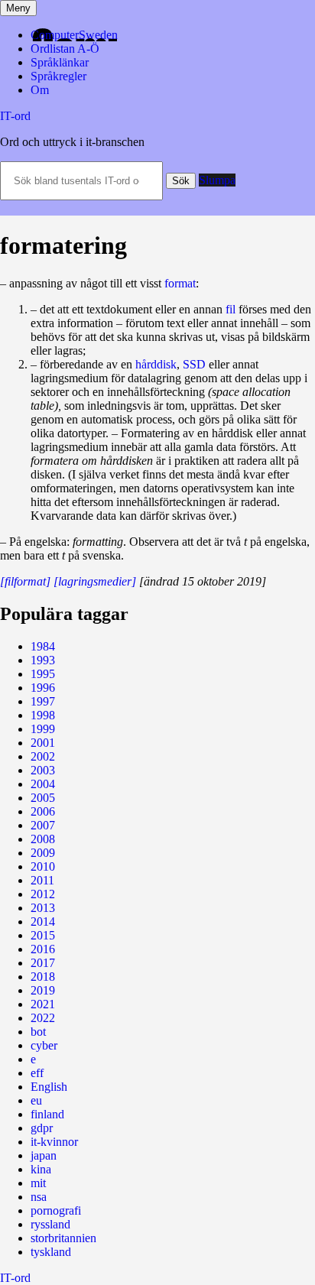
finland (47, 1114)
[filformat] (25, 581)
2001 (43, 742)
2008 (43, 838)
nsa (39, 1196)
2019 (43, 990)
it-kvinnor (54, 1141)
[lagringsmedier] (95, 581)
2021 (43, 1004)
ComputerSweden (74, 34)
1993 (43, 660)
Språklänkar (60, 62)
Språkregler (58, 76)
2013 (43, 907)
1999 (43, 728)
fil (230, 309)
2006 (43, 811)
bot (38, 1031)
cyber (44, 1045)
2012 (43, 893)
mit (38, 1182)
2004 (43, 783)
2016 (43, 949)
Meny (18, 8)
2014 (43, 921)
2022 (43, 1017)
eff (37, 1072)
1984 (43, 646)
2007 (43, 825)
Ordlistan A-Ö (65, 48)
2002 (43, 756)
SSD (194, 364)
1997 (43, 701)
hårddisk (156, 364)
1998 (43, 715)
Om (40, 89)
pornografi (56, 1210)
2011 (42, 880)
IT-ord (15, 115)
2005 (43, 797)
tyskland (51, 1251)
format (180, 283)
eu (36, 1100)
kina (41, 1169)
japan (44, 1155)
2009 (43, 852)
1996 (43, 687)
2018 (43, 976)
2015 (43, 935)
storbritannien (63, 1237)
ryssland (50, 1224)
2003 (43, 770)
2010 (43, 866)
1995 (43, 673)
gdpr (42, 1127)
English (49, 1086)
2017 (43, 962)
